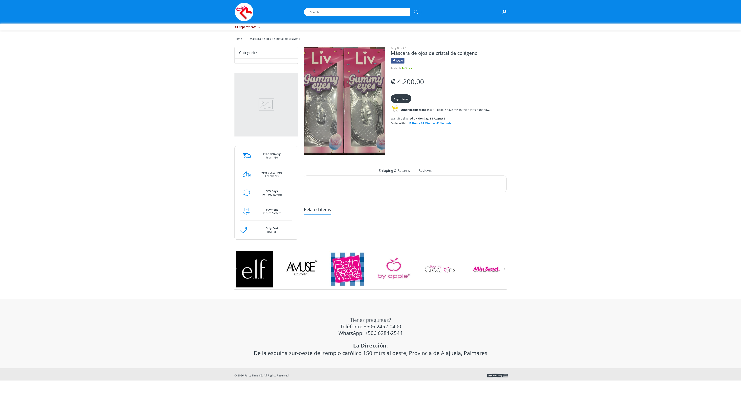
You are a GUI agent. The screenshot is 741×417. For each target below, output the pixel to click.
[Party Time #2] (244, 12)
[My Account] (504, 12)
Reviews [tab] (425, 170)
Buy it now (401, 99)
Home (238, 39)
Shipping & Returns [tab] (394, 170)
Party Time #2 (398, 48)
